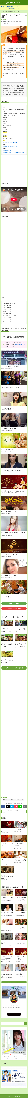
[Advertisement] (14, 168)
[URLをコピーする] (25, 806)
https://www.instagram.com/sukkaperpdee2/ (13, 152)
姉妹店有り (15, 21)
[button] (3, 806)
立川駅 (20, 21)
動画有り (5, 21)
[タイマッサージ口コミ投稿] (14, 2)
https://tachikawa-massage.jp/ (10, 142)
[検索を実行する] (25, 1023)
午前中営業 (10, 21)
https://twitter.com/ (7, 150)
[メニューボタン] (2, 2)
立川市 (4, 19)
